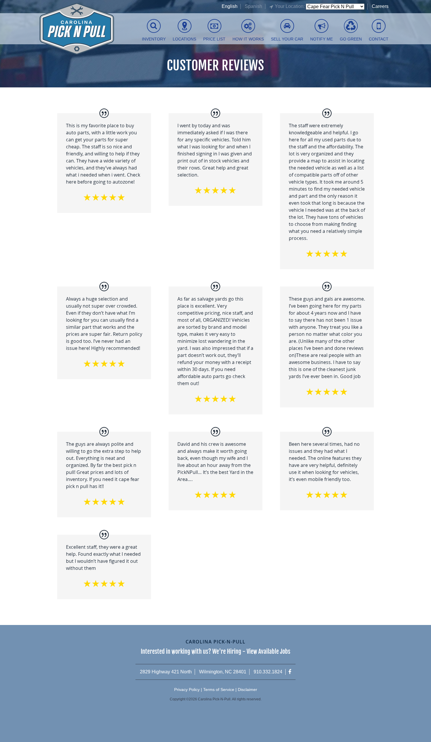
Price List (214, 39)
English (229, 6)
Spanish (253, 6)
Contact (378, 39)
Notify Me (321, 39)
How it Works (248, 39)
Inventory (154, 39)
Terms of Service (218, 689)
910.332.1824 (268, 671)
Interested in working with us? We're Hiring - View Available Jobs (215, 651)
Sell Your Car (287, 39)
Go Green (351, 39)
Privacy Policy (187, 689)
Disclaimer (247, 689)
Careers (380, 6)
